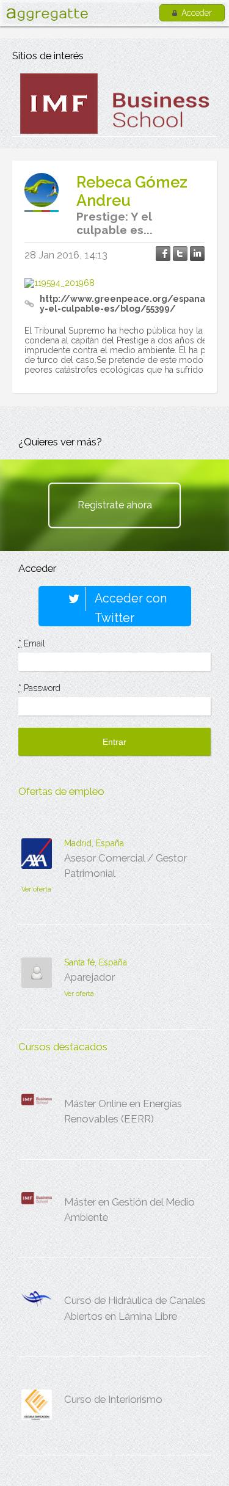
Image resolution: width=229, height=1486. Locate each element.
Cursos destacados (62, 1047)
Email (31, 643)
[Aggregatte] (47, 14)
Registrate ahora (115, 505)
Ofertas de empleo (61, 791)
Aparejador (89, 977)
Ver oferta (36, 889)
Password (39, 688)
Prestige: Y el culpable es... (114, 223)
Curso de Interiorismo (113, 1399)
